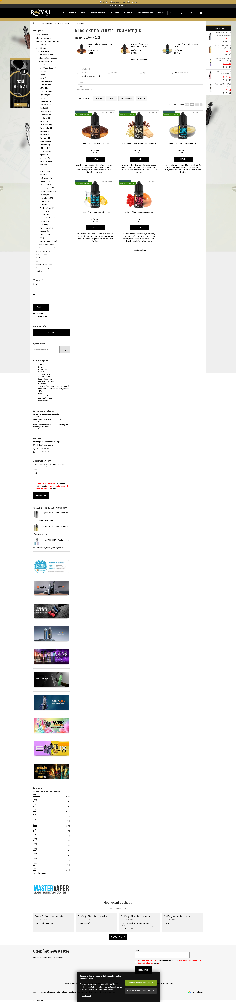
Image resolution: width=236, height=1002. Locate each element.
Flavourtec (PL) (45, 138)
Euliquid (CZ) (44, 121)
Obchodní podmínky (45, 379)
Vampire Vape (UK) (46, 228)
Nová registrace (39, 313)
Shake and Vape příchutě (48, 241)
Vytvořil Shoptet (197, 992)
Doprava (41, 372)
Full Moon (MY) (45, 148)
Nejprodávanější (126, 98)
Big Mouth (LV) (45, 95)
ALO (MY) (43, 78)
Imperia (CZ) (44, 154)
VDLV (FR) (43, 238)
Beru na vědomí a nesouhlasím (141, 990)
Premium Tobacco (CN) (48, 191)
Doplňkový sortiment (44, 264)
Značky (39, 271)
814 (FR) (42, 65)
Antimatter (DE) (45, 85)
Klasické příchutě (45, 61)
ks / (51, 332)
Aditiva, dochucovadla (47, 244)
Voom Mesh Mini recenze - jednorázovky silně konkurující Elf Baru (51, 426)
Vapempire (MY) (45, 234)
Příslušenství (41, 258)
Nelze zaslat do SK (183, 72)
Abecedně (141, 98)
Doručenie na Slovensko (47, 381)
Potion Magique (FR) (47, 188)
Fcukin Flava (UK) (46, 125)
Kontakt (40, 367)
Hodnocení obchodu (45, 398)
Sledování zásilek (44, 376)
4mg (34, 814)
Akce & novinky (42, 35)
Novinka (115, 72)
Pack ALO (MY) (45, 181)
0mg (34, 795)
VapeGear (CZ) (45, 231)
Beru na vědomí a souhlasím (141, 982)
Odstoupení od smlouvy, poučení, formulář (53, 386)
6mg (34, 824)
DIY (37, 261)
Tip (145, 72)
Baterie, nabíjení (42, 254)
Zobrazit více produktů (138, 59)
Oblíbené (41, 364)
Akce (83, 72)
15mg (35, 853)
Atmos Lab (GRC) (46, 91)
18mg (35, 863)
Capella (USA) (44, 108)
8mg (34, 829)
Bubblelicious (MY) (46, 101)
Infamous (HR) (45, 158)
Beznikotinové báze (46, 55)
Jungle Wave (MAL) (46, 161)
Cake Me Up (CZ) (46, 105)
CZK (170, 12)
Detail (95, 159)
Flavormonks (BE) (46, 128)
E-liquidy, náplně (42, 48)
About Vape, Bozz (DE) (48, 68)
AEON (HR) (43, 71)
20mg (35, 868)
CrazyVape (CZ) (45, 111)
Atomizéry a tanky (43, 251)
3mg (34, 809)
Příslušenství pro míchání (48, 248)
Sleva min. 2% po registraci (91, 76)
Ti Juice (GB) (44, 214)
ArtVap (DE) (44, 88)
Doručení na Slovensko (164, 983)
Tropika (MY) (44, 221)
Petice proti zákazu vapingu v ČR (46, 414)
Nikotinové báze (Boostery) (49, 58)
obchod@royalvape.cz (44, 445)
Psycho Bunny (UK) (46, 198)
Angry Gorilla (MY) (46, 81)
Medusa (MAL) (45, 171)
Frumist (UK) (45, 145)
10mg (35, 839)
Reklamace (42, 384)
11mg (35, 843)
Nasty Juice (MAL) (46, 178)
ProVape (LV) (44, 194)
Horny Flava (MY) (46, 151)
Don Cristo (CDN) (46, 118)
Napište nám (42, 369)
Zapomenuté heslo (40, 316)
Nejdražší (112, 98)
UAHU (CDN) (44, 224)
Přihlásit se (41, 307)
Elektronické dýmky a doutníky (47, 41)
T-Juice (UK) (44, 204)
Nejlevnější (98, 98)
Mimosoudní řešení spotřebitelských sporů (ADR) (53, 389)
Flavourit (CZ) (44, 134)
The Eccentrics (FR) (47, 208)
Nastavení (86, 996)
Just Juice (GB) (45, 165)
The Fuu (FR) (44, 211)
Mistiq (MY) (43, 174)
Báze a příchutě (42, 51)
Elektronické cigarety (44, 38)
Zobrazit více (118, 937)
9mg (34, 834)
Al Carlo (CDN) (44, 75)
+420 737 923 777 (42, 448)
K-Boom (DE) (44, 168)
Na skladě (85, 69)
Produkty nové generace (45, 268)
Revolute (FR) (44, 201)
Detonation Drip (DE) (47, 115)
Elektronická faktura (45, 396)
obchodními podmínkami (168, 960)
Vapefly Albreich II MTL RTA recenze (47, 420)
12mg (35, 848)
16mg (35, 858)
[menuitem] (61, 13)
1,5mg (35, 799)
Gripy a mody (41, 45)
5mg (34, 819)
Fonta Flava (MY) (45, 141)
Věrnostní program (45, 374)
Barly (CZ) (43, 98)
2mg (34, 804)
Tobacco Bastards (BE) (48, 218)
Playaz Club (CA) (45, 184)
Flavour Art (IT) (45, 131)
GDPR (40, 393)
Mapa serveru (43, 400)
